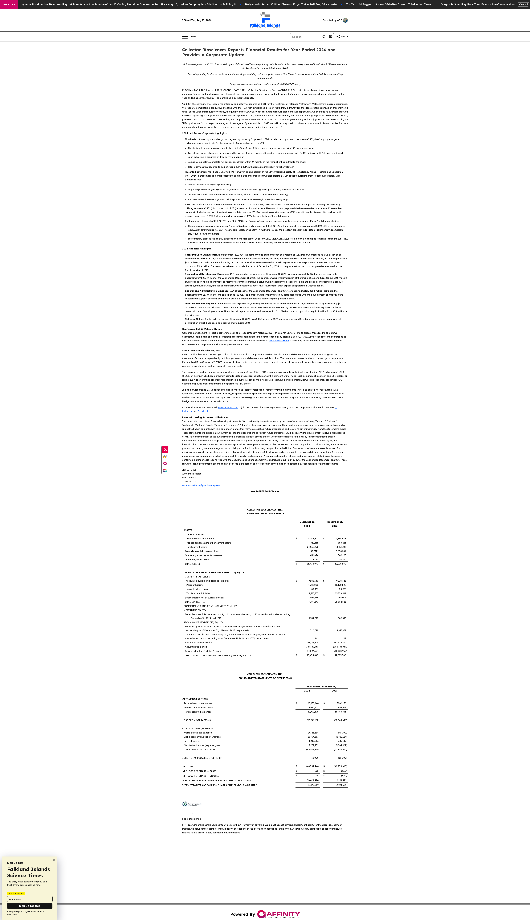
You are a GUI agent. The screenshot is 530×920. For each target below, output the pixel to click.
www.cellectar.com (279, 340)
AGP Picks (9, 4)
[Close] (54, 860)
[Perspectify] (165, 456)
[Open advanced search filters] (330, 36)
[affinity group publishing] (165, 463)
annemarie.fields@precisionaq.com (201, 485)
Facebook (203, 411)
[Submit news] (165, 449)
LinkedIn (187, 411)
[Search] (324, 36)
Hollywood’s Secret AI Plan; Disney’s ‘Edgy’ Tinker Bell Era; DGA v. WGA (291, 4)
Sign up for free (29, 906)
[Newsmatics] (165, 470)
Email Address (16, 893)
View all (523, 4)
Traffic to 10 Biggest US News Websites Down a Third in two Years (388, 4)
